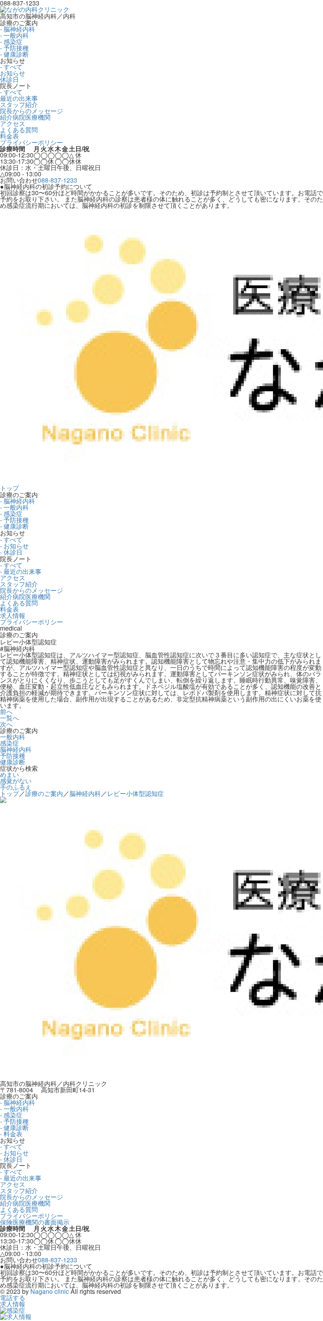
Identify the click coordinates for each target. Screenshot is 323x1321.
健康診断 (12, 761)
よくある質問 (19, 129)
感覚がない (16, 780)
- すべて (11, 66)
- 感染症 (11, 41)
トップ (9, 487)
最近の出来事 (19, 98)
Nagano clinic (49, 1291)
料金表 (9, 136)
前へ (6, 711)
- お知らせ (14, 545)
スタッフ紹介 (19, 104)
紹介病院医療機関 (25, 117)
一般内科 (12, 736)
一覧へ (9, 717)
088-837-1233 (57, 180)
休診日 (9, 79)
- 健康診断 (14, 54)
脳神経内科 (16, 749)
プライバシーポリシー (31, 142)
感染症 (9, 742)
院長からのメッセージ (31, 110)
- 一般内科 (14, 35)
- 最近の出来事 (20, 571)
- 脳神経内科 (17, 28)
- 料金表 (11, 1133)
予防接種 (12, 755)
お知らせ (12, 73)
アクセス (12, 123)
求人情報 (12, 615)
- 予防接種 (14, 47)
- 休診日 (11, 552)
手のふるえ (16, 787)
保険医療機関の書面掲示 (34, 1222)
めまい (9, 774)
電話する (12, 1297)
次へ (6, 724)
